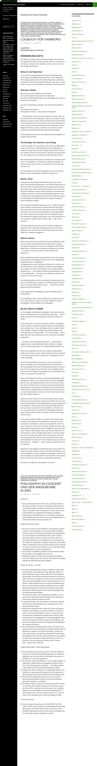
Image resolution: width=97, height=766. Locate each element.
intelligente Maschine (44, 30)
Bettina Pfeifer (76, 48)
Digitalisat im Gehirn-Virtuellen (81, 131)
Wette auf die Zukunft (51, 34)
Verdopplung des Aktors (79, 482)
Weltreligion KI (76, 495)
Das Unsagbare (76, 78)
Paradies (42, 33)
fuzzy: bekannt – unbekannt (80, 186)
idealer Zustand (51, 28)
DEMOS (74, 85)
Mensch (74, 348)
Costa (73, 72)
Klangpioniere (76, 288)
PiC (73, 393)
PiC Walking (75, 396)
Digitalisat (24, 27)
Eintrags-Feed (6, 122)
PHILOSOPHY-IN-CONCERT (14, 5)
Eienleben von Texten (38, 476)
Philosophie (75, 382)
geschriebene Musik (78, 200)
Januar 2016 (6, 103)
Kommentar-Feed (7, 124)
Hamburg (74, 217)
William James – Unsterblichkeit (81, 502)
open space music (77, 369)
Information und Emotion (29, 30)
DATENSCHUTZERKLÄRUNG (68, 4)
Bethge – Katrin (76, 44)
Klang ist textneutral (43, 31)
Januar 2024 (6, 78)
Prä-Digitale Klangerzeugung (80, 403)
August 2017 (6, 87)
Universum (40, 34)
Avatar (74, 37)
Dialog (73, 92)
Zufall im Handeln (77, 526)
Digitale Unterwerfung (78, 121)
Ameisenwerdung (77, 34)
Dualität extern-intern (78, 142)
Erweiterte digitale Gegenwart (46, 27)
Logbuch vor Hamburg (41, 39)
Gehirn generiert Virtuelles (79, 193)
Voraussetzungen (77, 485)
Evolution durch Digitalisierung (81, 172)
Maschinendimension (78, 345)
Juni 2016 (5, 98)
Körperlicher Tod (57, 31)
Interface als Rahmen (28, 31)
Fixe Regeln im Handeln (79, 179)
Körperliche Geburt (77, 311)
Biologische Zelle (26, 22)
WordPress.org (7, 126)
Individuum (60, 28)
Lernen (74, 328)
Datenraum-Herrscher (78, 82)
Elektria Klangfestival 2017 (80, 155)
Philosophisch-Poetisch (53, 33)
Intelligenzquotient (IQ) (78, 251)
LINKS (73, 331)
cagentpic (38, 43)
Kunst (22, 33)
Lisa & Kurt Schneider (78, 335)
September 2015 (7, 110)
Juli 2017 (5, 89)
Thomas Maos (76, 458)
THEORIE (55, 479)
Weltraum (74, 492)
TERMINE (75, 451)
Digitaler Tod (75, 124)
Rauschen (75, 410)
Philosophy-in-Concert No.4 (80, 389)
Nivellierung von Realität (79, 362)
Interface (55, 30)
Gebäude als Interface (78, 189)
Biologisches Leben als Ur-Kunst (43, 22)
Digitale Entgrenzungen (39, 24)
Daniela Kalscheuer (77, 75)
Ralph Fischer (76, 406)
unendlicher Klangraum (29, 480)
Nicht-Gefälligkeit (77, 359)
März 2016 (5, 101)
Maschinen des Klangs (78, 341)
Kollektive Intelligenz (78, 299)
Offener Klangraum (31, 33)
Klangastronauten (77, 268)
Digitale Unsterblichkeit (51, 25)
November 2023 (7, 80)
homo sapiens (76, 220)
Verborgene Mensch (78, 478)
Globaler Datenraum (78, 210)
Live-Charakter (76, 338)
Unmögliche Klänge (77, 475)
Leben (73, 324)
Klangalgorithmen (77, 265)
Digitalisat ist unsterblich (79, 135)
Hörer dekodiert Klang (38, 28)
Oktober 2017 (6, 85)
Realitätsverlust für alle (78, 413)
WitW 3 (74, 512)
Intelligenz (75, 247)
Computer (58, 22)
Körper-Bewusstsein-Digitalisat (81, 307)
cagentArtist (75, 61)
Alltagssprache (76, 27)
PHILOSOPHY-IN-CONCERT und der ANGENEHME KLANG (41, 487)
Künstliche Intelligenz (78, 321)
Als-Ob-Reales (76, 31)
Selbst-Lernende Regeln (79, 434)
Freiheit (59, 27)
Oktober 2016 (6, 96)
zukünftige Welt (35, 36)
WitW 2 (74, 509)
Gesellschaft (75, 203)
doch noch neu (25, 476)
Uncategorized (76, 461)
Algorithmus (75, 24)
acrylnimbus (75, 20)
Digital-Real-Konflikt (77, 95)
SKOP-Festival (76, 437)
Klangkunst (75, 282)
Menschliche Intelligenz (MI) (80, 352)
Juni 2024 (5, 75)
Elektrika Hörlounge (77, 159)
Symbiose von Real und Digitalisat (82, 447)
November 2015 (7, 107)
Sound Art (75, 441)
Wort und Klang (76, 516)
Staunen (74, 444)
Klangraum (75, 292)
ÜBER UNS (88, 4)
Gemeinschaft (25, 28)
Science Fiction (76, 430)
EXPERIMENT (49, 476)
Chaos (74, 65)
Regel (73, 417)
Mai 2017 (5, 91)
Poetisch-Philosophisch (28, 34)
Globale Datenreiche (78, 206)
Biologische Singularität (79, 51)
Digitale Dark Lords (77, 99)
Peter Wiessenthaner (78, 379)
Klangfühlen (75, 275)
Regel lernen (75, 420)
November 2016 (7, 94)
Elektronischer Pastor (78, 162)
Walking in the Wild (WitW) (79, 488)
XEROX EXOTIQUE (77, 519)
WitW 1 (74, 505)
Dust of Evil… (76, 145)
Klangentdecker (76, 271)
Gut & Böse (75, 213)
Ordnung (74, 372)
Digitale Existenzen (36, 25)
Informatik (75, 237)
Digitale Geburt (76, 114)
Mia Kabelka (75, 355)
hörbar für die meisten (36, 477)
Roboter (74, 427)
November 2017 (7, 82)
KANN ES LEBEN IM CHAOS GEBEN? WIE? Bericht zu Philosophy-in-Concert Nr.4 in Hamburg (8, 59)
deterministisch (26, 24)
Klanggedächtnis (77, 278)
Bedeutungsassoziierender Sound (82, 41)
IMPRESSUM (80, 4)
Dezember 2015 (7, 105)
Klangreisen (75, 295)
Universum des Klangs (78, 471)
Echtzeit (74, 148)
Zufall (27, 36)
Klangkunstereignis (77, 285)
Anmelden (5, 119)
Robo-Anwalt (75, 423)
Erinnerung (32, 27)
